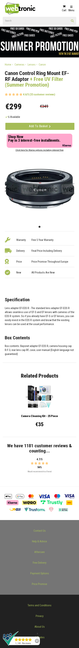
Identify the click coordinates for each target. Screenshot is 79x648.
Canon (42, 64)
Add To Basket (39, 126)
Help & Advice (39, 541)
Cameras (19, 64)
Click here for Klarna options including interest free (39, 150)
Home (8, 64)
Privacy (40, 616)
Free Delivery (39, 562)
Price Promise (39, 584)
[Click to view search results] (72, 22)
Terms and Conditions (39, 605)
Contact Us (40, 530)
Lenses (31, 64)
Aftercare (39, 552)
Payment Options (39, 573)
